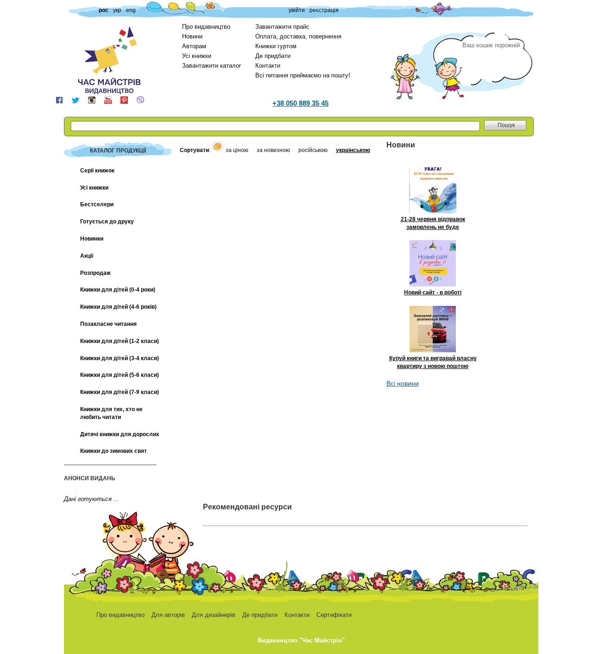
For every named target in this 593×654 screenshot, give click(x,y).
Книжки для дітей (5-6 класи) (119, 375)
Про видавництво (206, 26)
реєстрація (324, 10)
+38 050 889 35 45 (300, 103)
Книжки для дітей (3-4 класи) (119, 358)
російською (313, 150)
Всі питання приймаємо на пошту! (302, 75)
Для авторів (168, 614)
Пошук (506, 125)
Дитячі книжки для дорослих (119, 434)
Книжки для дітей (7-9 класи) (119, 392)
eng (131, 10)
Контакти (267, 65)
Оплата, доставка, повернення (298, 36)
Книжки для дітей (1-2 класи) (119, 341)
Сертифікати (334, 614)
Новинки (91, 238)
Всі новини (402, 383)
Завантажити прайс (282, 26)
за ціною (238, 150)
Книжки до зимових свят (113, 451)
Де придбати (272, 55)
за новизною (274, 150)
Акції (86, 256)
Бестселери (97, 204)
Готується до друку (107, 221)
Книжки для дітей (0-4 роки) (117, 289)
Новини (192, 36)
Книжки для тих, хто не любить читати (111, 413)
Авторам (194, 46)
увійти (297, 10)
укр (117, 10)
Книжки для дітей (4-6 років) (118, 307)
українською (353, 150)
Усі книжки (196, 55)
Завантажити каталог (211, 65)
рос (103, 10)
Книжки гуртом (275, 46)
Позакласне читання (108, 324)
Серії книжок (97, 170)
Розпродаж (95, 273)
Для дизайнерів (213, 614)
